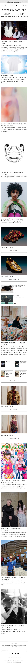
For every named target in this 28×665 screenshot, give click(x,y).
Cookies (21, 660)
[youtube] (18, 653)
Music (14, 292)
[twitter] (12, 653)
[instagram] (15, 653)
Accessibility (9, 662)
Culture (14, 303)
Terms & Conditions (8, 660)
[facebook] (9, 653)
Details (19, 2)
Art (20, 376)
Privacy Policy (16, 660)
